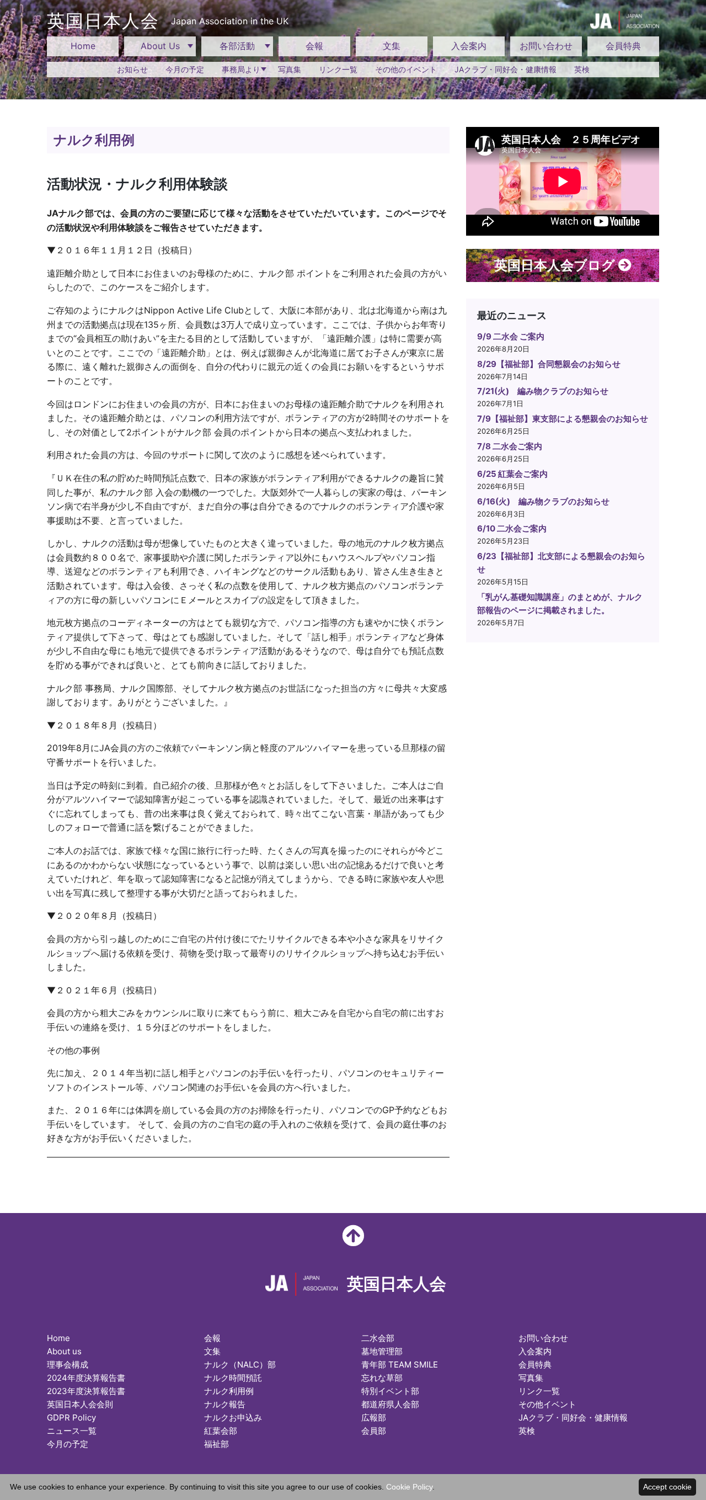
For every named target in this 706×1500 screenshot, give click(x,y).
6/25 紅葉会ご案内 (512, 474)
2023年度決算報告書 (86, 1391)
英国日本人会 (167, 20)
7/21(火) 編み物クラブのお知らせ (542, 391)
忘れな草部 (382, 1378)
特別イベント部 (390, 1391)
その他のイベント (406, 69)
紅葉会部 (220, 1430)
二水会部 (377, 1338)
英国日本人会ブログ (556, 265)
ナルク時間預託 (233, 1378)
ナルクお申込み (233, 1417)
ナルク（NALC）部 (240, 1364)
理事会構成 (67, 1364)
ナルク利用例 (229, 1391)
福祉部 (216, 1444)
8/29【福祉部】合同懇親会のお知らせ (549, 364)
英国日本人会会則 (80, 1404)
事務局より (241, 69)
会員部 (373, 1430)
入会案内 (468, 45)
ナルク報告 (224, 1404)
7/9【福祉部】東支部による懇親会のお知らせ (562, 418)
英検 (582, 69)
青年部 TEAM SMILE (399, 1364)
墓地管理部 (382, 1351)
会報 (314, 45)
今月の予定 (184, 69)
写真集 (289, 69)
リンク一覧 (338, 69)
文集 (391, 45)
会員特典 (623, 45)
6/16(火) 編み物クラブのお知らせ (543, 501)
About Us (160, 45)
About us (64, 1351)
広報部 (373, 1417)
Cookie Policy (409, 1486)
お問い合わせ (546, 45)
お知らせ (132, 69)
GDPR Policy (71, 1417)
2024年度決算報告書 (86, 1378)
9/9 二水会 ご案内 (510, 336)
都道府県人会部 (390, 1404)
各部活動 (237, 45)
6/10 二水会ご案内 (512, 528)
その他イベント (547, 1404)
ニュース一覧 (72, 1430)
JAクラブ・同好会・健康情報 (505, 69)
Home (83, 45)
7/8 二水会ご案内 (509, 446)
